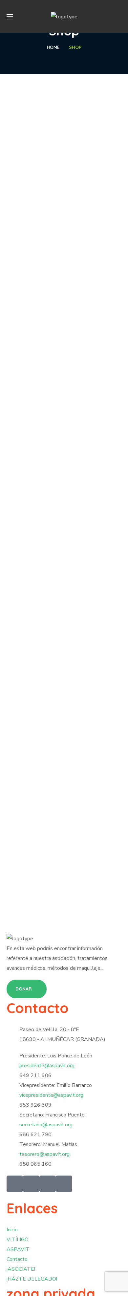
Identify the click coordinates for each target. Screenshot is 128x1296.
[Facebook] (31, 1184)
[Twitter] (15, 1184)
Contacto (17, 1259)
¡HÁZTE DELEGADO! (32, 1279)
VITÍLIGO (18, 1239)
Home (53, 47)
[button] (119, 16)
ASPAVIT (18, 1249)
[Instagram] (64, 1184)
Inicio (12, 1229)
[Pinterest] (47, 1184)
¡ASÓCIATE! (21, 1269)
